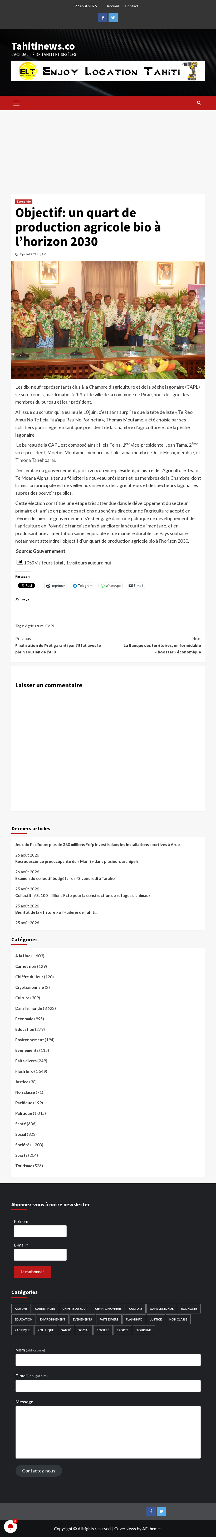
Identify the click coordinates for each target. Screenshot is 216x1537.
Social (20, 1134)
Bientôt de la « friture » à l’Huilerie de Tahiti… (56, 912)
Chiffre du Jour (29, 976)
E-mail (21, 1244)
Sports (21, 1155)
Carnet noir (25, 966)
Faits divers (26, 1060)
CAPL (50, 626)
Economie (24, 201)
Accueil (113, 6)
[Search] (199, 102)
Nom (30, 1349)
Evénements (26, 1050)
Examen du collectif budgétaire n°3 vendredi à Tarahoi (65, 878)
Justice (21, 1081)
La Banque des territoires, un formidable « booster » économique (162, 645)
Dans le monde (28, 1008)
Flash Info (24, 1071)
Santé (20, 1123)
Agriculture (34, 626)
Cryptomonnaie (29, 987)
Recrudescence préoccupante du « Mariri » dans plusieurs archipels (77, 861)
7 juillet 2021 (29, 254)
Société (22, 1144)
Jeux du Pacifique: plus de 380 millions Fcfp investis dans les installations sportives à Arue (97, 844)
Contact (132, 6)
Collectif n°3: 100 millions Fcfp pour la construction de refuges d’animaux (83, 895)
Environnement (29, 1039)
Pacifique (23, 1102)
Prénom (21, 1221)
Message (24, 1401)
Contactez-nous (38, 1470)
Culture (22, 997)
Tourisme (23, 1165)
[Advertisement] (108, 149)
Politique (23, 1113)
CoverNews (125, 1528)
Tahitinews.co (43, 45)
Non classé (25, 1092)
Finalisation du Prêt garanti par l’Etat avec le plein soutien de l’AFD (58, 645)
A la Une (23, 955)
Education (24, 1029)
